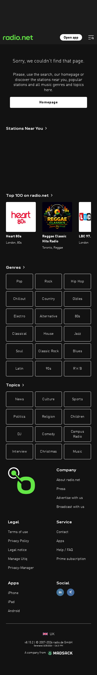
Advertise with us (69, 498)
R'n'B (77, 368)
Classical (19, 334)
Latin (19, 368)
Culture (48, 399)
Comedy (48, 434)
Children (78, 416)
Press (60, 489)
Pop (19, 281)
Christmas (48, 451)
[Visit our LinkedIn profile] (60, 592)
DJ (19, 434)
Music (77, 451)
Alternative (48, 316)
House (49, 334)
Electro (19, 316)
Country (48, 299)
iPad (11, 602)
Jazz (77, 334)
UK (51, 634)
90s (48, 368)
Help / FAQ (64, 550)
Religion (48, 416)
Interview (19, 451)
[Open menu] (91, 37)
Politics (19, 416)
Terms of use (18, 532)
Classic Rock (48, 351)
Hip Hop (77, 281)
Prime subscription (71, 559)
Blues (77, 351)
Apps (60, 541)
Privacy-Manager (21, 568)
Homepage (48, 102)
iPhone (13, 593)
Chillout (19, 299)
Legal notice (17, 550)
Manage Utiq (17, 559)
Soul (19, 351)
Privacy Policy (18, 541)
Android (14, 611)
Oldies (78, 299)
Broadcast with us (70, 507)
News (19, 399)
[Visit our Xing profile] (71, 592)
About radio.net (68, 480)
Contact (62, 532)
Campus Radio (77, 434)
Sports (77, 399)
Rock (48, 281)
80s (77, 316)
